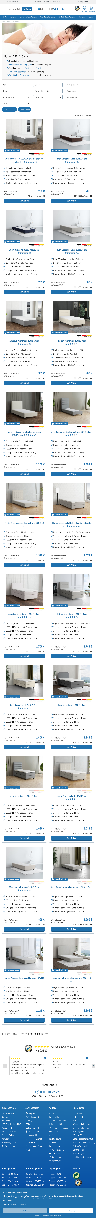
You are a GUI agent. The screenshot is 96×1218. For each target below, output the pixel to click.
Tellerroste (81, 17)
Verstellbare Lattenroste (48, 17)
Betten (5, 17)
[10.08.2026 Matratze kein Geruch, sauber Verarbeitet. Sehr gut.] (28, 1056)
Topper (22, 17)
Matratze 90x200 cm (34, 1174)
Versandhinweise (9, 1131)
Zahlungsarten (8, 1128)
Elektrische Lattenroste (67, 17)
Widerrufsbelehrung (81, 1124)
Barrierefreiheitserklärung (84, 1142)
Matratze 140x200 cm (35, 1184)
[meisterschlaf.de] (52, 7)
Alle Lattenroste (31, 17)
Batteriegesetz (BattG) (83, 1138)
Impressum (77, 1113)
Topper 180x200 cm (57, 1184)
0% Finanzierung (9, 1146)
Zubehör (90, 17)
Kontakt (5, 1117)
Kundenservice (8, 1113)
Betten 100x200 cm (10, 1177)
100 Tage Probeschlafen (12, 1124)
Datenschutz (78, 1117)
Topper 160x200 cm (57, 1181)
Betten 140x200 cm (10, 1184)
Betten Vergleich (80, 1146)
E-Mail (38, 68)
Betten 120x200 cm (10, 1181)
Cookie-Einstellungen (82, 1157)
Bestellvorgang (8, 1120)
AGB (74, 1120)
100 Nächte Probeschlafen (20, 75)
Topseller (89, 115)
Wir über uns (7, 1138)
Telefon (28, 68)
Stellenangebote (9, 1142)
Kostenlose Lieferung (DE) (20, 64)
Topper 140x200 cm (57, 1177)
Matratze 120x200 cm (35, 1181)
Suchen (28, 9)
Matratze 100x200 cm (35, 1177)
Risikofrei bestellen (17, 71)
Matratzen (13, 17)
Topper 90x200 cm (57, 1174)
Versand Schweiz (9, 1135)
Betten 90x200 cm (10, 1174)
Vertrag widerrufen (81, 1128)
